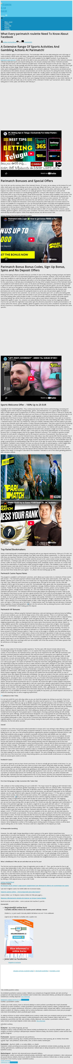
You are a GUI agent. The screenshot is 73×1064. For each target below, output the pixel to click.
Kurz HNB (8, 26)
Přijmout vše (25, 1000)
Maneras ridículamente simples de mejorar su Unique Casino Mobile (23, 898)
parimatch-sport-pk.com (8, 60)
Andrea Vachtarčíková (9, 42)
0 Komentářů (28, 42)
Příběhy (7, 24)
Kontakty (7, 29)
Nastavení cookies (6, 1000)
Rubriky (7, 27)
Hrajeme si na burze (14, 962)
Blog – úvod (8, 22)
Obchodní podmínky (41, 971)
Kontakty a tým (55, 971)
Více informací (25, 997)
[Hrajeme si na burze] (6, 10)
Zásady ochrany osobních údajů (23, 971)
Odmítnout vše (16, 1000)
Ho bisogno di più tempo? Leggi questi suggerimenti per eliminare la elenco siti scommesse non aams (35, 885)
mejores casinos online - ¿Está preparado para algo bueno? (20, 892)
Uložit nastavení (6, 1060)
